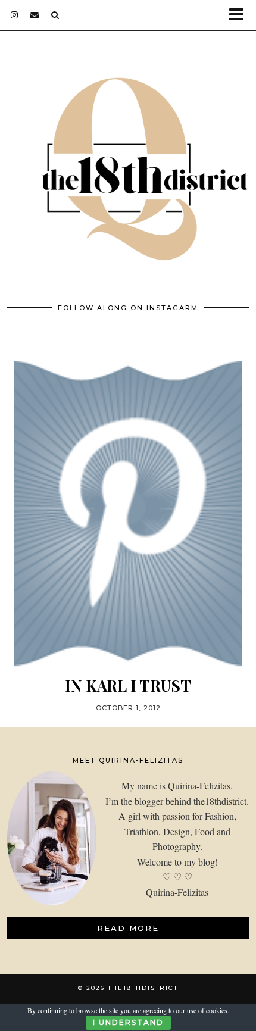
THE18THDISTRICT (143, 988)
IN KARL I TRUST (128, 685)
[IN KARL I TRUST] (128, 514)
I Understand (128, 1022)
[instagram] (14, 15)
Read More (128, 928)
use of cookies (207, 1010)
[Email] (34, 15)
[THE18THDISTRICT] (128, 159)
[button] (240, 15)
